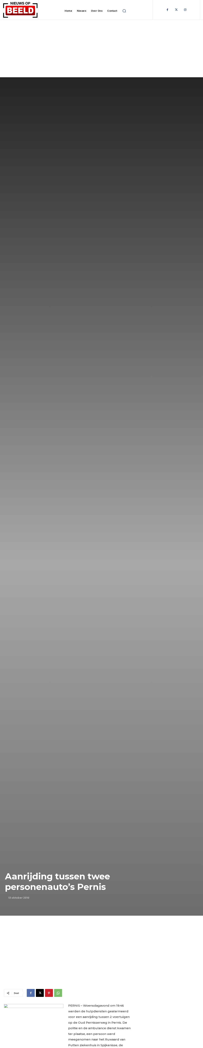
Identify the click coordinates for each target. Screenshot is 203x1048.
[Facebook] (167, 9)
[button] (124, 11)
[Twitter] (176, 9)
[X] (40, 993)
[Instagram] (185, 9)
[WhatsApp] (58, 993)
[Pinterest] (49, 993)
